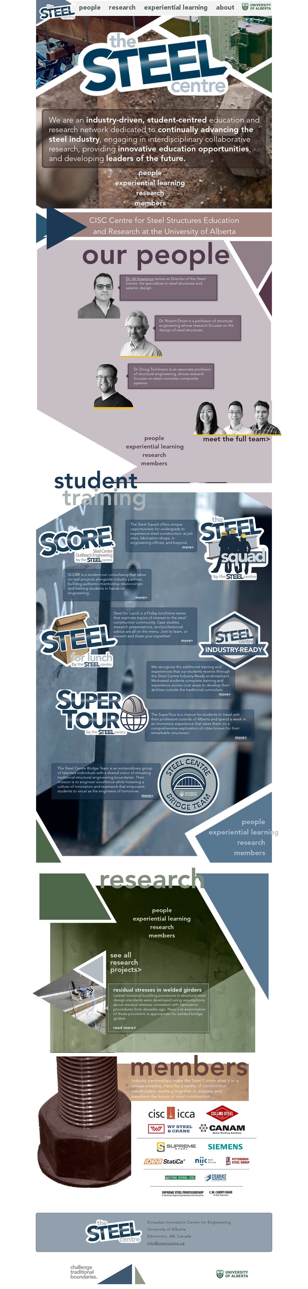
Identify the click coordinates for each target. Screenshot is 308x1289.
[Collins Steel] (222, 1114)
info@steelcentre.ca (166, 1243)
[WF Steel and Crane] (169, 1128)
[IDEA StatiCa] (166, 1161)
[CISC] (171, 1113)
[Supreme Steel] (176, 1148)
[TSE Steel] (179, 1177)
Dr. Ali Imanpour (140, 278)
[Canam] (223, 1129)
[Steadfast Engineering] (215, 1177)
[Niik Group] (219, 1161)
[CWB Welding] (206, 1161)
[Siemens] (221, 1148)
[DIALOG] (199, 1148)
